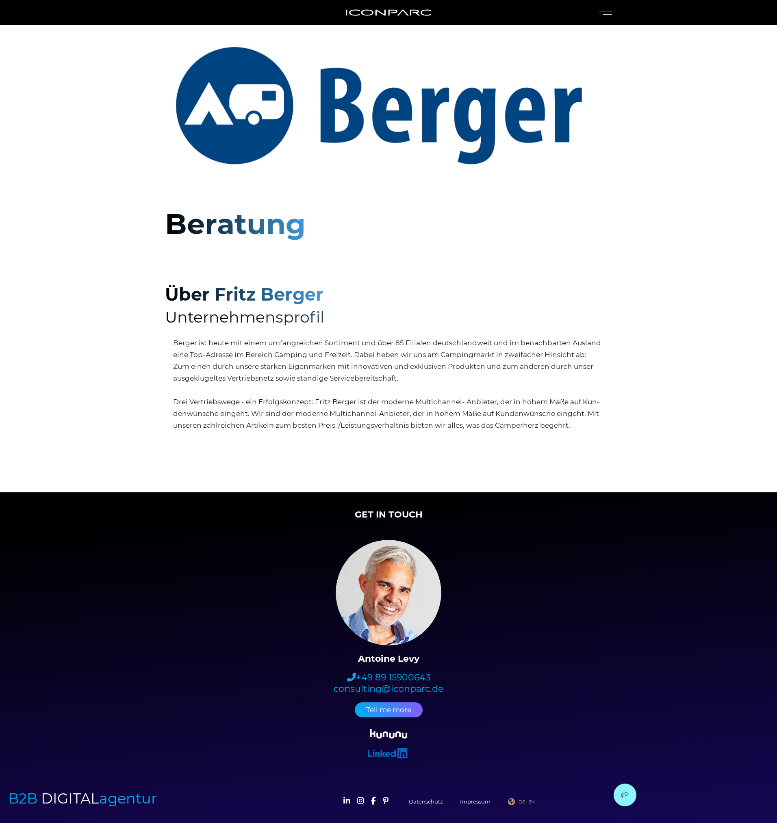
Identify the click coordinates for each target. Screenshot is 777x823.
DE (522, 802)
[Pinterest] (385, 801)
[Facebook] (373, 801)
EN (531, 802)
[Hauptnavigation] (604, 13)
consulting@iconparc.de (388, 689)
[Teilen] (625, 795)
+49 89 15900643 (393, 677)
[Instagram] (360, 801)
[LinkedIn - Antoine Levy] (388, 754)
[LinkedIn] (347, 801)
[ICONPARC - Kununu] (389, 735)
